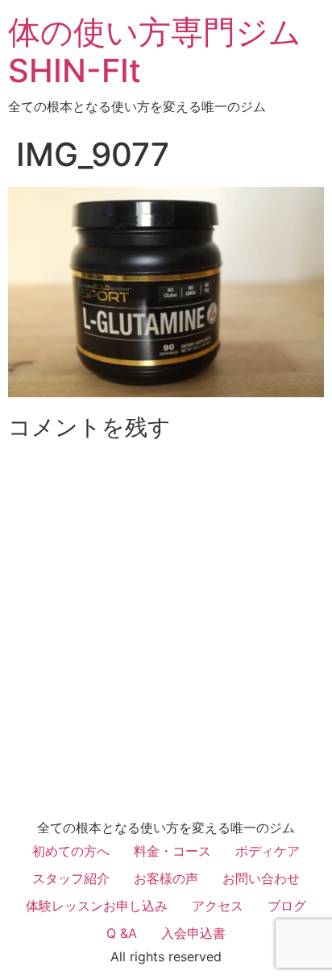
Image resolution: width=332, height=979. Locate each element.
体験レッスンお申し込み (97, 906)
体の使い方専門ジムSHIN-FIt (154, 51)
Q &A (121, 933)
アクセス (217, 906)
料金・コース (172, 851)
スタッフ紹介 (71, 878)
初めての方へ (71, 851)
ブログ (287, 906)
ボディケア (267, 851)
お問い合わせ (261, 878)
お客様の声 (166, 878)
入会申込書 (193, 933)
